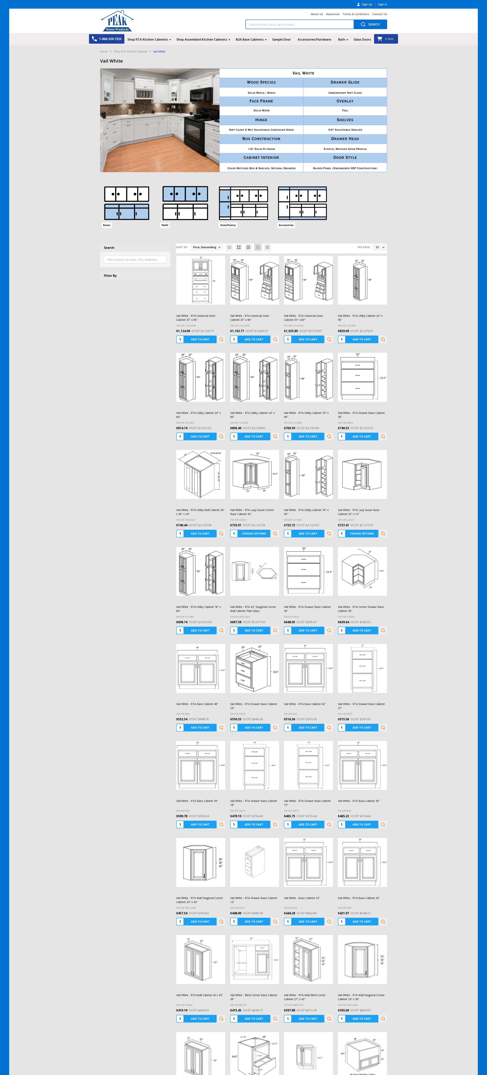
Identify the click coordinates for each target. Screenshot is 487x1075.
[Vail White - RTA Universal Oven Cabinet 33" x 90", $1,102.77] (254, 280)
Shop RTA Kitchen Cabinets (147, 39)
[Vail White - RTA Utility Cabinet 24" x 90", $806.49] (254, 377)
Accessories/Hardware (314, 39)
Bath (341, 39)
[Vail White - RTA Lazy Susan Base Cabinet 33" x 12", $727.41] (362, 474)
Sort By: (182, 247)
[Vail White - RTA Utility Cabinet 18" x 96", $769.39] (308, 377)
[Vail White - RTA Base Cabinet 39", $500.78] (200, 765)
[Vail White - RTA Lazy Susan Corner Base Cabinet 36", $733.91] (254, 474)
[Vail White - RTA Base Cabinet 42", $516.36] (308, 668)
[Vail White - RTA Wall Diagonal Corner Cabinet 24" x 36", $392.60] (362, 959)
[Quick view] (221, 339)
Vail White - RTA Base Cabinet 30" (359, 898)
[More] (170, 39)
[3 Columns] (248, 247)
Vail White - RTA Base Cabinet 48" (197, 704)
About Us (317, 14)
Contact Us (379, 14)
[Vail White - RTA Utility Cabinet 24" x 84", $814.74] (200, 377)
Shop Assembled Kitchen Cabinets (201, 39)
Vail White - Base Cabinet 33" (302, 898)
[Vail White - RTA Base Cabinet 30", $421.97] (362, 862)
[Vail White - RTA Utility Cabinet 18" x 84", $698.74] (200, 571)
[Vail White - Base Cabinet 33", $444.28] (308, 862)
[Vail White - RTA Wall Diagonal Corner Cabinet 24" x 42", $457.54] (200, 862)
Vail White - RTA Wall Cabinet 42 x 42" (199, 995)
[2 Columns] (239, 247)
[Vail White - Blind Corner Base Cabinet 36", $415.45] (254, 959)
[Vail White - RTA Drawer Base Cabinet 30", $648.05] (308, 571)
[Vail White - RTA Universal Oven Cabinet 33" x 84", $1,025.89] (308, 280)
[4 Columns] (258, 247)
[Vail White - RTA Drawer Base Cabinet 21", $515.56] (362, 668)
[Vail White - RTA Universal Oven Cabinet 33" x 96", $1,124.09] (200, 280)
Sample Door (281, 39)
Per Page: (364, 247)
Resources (332, 14)
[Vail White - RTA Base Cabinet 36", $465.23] (362, 765)
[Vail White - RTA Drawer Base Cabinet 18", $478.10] (254, 765)
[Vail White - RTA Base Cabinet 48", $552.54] (200, 668)
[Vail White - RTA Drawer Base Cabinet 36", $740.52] (362, 377)
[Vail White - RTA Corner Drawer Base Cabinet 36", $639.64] (362, 571)
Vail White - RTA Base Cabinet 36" (359, 801)
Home (104, 51)
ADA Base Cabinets (250, 39)
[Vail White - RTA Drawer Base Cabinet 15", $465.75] (308, 765)
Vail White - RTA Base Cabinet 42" (305, 704)
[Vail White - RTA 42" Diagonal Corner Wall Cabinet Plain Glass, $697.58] (254, 571)
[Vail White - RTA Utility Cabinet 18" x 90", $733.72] (308, 474)
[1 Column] (229, 247)
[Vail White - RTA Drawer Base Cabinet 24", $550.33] (254, 668)
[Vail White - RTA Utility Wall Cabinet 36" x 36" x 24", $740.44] (200, 474)
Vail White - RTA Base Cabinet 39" (197, 801)
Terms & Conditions (356, 14)
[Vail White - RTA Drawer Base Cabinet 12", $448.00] (254, 862)
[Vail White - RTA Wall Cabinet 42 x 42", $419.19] (200, 959)
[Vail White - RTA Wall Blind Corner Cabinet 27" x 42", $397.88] (308, 959)
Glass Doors (362, 39)
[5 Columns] (267, 247)
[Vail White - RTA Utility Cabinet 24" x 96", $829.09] (362, 280)
